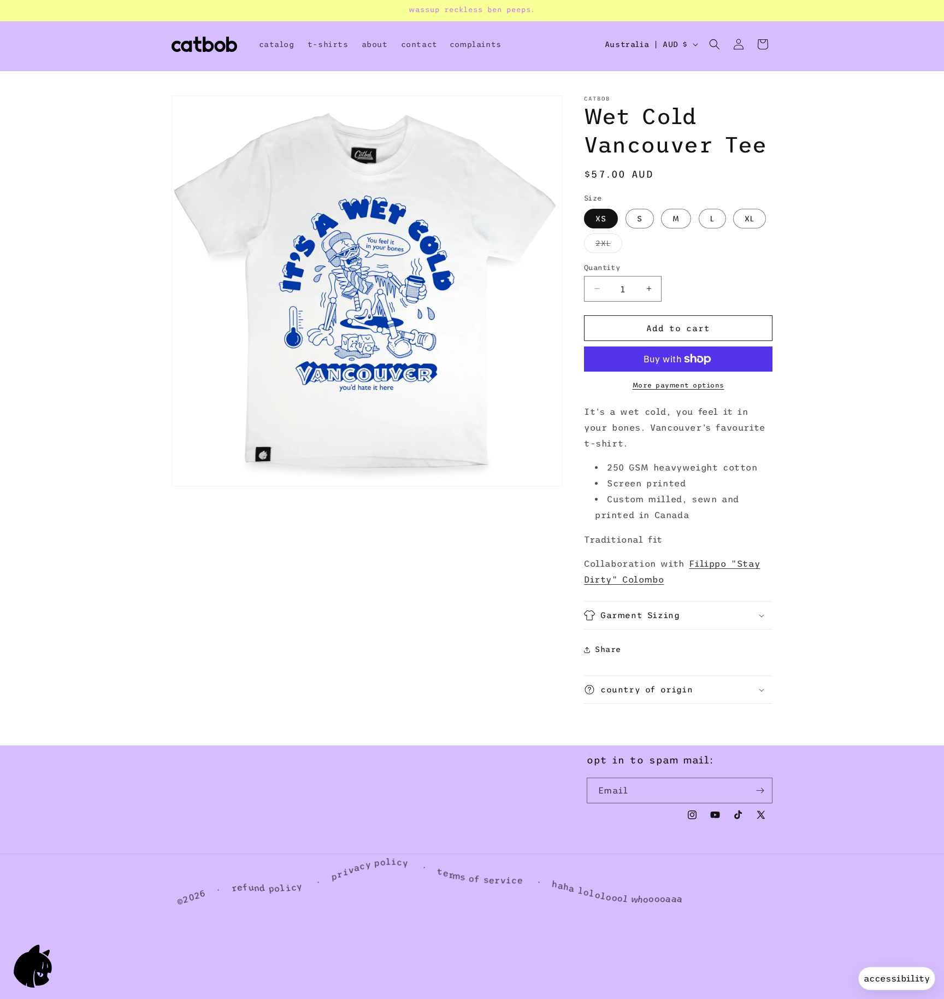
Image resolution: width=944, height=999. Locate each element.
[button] (715, 44)
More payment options (678, 385)
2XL (608, 245)
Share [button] (608, 649)
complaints (476, 44)
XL (749, 218)
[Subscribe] (760, 790)
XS (600, 218)
